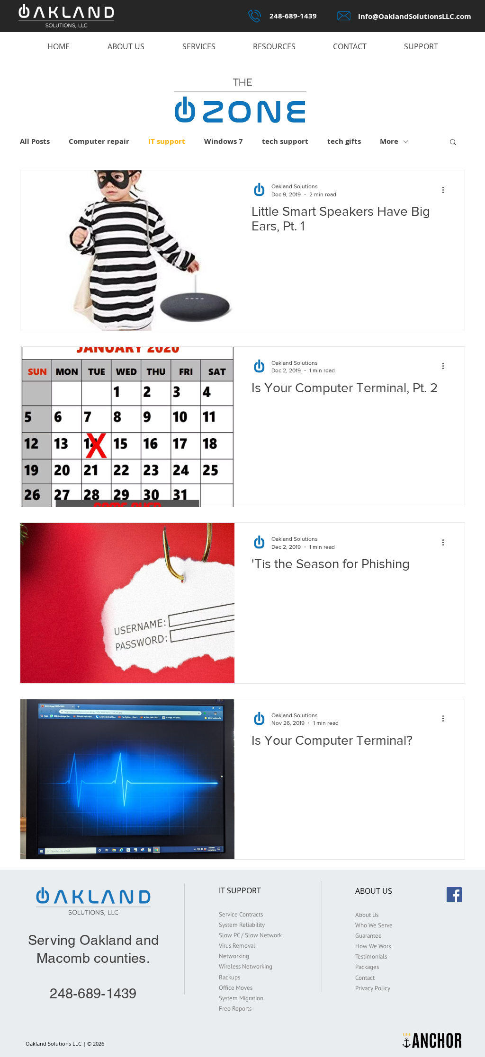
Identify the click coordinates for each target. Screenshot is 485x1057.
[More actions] (446, 189)
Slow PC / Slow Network (250, 935)
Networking (234, 956)
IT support (166, 141)
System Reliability (242, 925)
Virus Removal (237, 946)
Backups (229, 977)
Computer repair (99, 141)
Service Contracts (241, 914)
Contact (365, 978)
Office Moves (235, 988)
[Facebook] (454, 894)
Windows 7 (223, 141)
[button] (453, 143)
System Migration (241, 998)
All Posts (35, 141)
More (389, 141)
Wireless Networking (245, 966)
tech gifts (344, 141)
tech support (285, 141)
